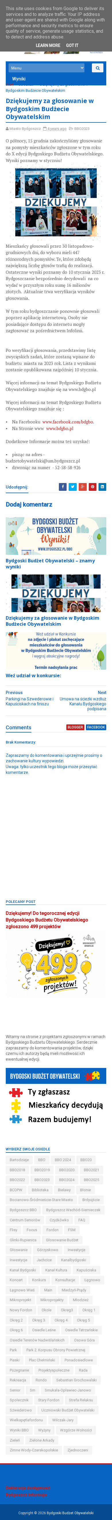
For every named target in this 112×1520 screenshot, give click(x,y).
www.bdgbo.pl (60, 428)
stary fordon (48, 1400)
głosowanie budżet (62, 1240)
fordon (53, 1230)
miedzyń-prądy (74, 1290)
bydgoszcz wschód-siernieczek (73, 1210)
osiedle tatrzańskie (81, 1330)
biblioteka (40, 1190)
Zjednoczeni (77, 1450)
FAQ (81, 1220)
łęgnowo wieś (22, 1290)
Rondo (41, 1380)
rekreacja (18, 1380)
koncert (16, 1280)
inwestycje (18, 1260)
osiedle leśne (44, 1330)
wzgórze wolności (76, 1430)
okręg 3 (38, 1320)
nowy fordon (21, 1310)
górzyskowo (47, 1250)
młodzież (80, 1300)
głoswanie (19, 1250)
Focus (32, 1230)
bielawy (64, 1190)
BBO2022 (17, 1180)
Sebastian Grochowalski (76, 1380)
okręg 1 (88, 1310)
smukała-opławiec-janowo (68, 1390)
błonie (85, 1190)
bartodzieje (19, 1160)
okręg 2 (16, 1320)
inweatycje (76, 1250)
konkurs (39, 1280)
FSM (72, 1230)
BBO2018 (17, 1170)
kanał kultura (56, 1270)
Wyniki (19, 79)
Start (9, 84)
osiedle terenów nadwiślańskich (37, 1340)
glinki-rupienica (23, 1240)
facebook (96, 727)
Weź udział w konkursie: (33, 675)
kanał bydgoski (23, 1270)
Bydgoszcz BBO (23, 1210)
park (13, 1350)
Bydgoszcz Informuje (26, 1495)
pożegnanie (19, 1370)
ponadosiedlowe (79, 1360)
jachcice (44, 1260)
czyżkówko (59, 1220)
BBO (41, 1160)
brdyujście (91, 1200)
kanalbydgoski (73, 1260)
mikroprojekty (51, 1300)
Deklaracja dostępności (28, 1488)
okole (46, 1310)
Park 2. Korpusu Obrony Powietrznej (55, 1350)
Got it (72, 45)
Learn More (48, 45)
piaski (15, 1360)
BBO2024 (66, 1180)
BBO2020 (66, 1170)
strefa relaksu (81, 1400)
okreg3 (67, 1310)
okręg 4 (61, 1320)
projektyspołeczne (53, 1370)
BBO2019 (42, 1170)
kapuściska (86, 1270)
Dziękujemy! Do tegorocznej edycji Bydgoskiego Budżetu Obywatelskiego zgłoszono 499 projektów (47, 919)
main (48, 1290)
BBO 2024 (63, 1160)
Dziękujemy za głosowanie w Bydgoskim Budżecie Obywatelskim (52, 621)
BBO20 (86, 1160)
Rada (83, 1370)
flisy (13, 1230)
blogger (75, 727)
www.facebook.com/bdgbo (68, 422)
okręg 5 (83, 1320)
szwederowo (21, 1410)
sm (32, 1390)
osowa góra (84, 1340)
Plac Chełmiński (42, 1360)
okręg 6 (16, 1330)
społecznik (19, 1400)
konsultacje (65, 1280)
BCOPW (16, 1190)
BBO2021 (91, 1170)
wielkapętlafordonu (26, 1420)
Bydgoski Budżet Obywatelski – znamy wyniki (50, 563)
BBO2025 (91, 1180)
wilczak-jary (63, 1420)
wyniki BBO (19, 1430)
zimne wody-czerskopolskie (34, 1450)
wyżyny (44, 1430)
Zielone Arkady (41, 1440)
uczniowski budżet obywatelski (67, 1410)
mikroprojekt (20, 1300)
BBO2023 (26, 84)
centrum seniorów (25, 1220)
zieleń (15, 1440)
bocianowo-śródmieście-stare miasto (41, 1200)
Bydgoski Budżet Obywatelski (70, 1513)
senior (15, 1390)
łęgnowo (92, 1280)
